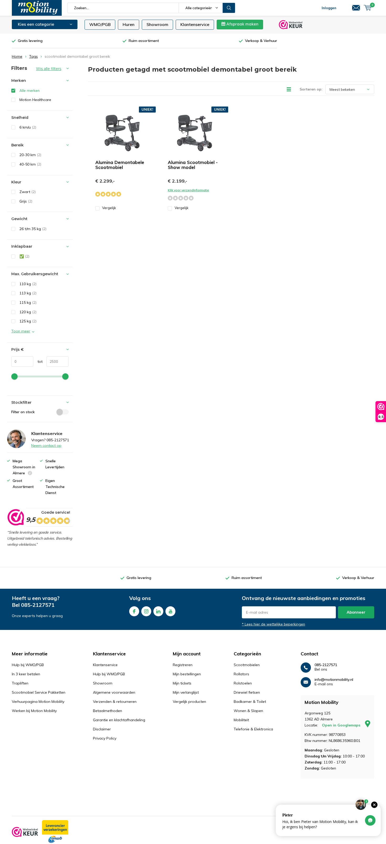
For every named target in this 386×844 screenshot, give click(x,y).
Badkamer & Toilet (250, 701)
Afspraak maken (241, 24)
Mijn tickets (182, 683)
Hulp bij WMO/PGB (28, 664)
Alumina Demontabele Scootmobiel (119, 165)
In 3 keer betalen (26, 674)
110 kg (27, 284)
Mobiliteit (241, 720)
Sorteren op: (311, 89)
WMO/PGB (100, 24)
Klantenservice (194, 24)
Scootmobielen (247, 664)
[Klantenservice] (356, 8)
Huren (128, 24)
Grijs (25, 201)
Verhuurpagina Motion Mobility (38, 701)
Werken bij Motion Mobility (34, 710)
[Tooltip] (30, 474)
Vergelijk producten (189, 701)
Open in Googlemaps (341, 725)
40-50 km (30, 164)
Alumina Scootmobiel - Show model (193, 165)
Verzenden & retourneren (115, 701)
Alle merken (29, 90)
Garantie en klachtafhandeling (119, 720)
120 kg (27, 312)
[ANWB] (55, 832)
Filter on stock (23, 412)
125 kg (27, 321)
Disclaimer (102, 729)
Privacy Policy (104, 738)
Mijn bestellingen (187, 674)
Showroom (157, 24)
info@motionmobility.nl (334, 679)
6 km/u (27, 127)
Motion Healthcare (35, 99)
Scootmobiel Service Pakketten (38, 692)
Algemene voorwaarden (114, 692)
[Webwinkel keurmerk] (25, 832)
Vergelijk (109, 208)
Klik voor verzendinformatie (188, 190)
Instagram (146, 611)
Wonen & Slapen (248, 710)
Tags (33, 56)
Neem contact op (46, 445)
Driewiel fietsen (247, 692)
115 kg (27, 302)
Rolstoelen (243, 683)
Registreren (182, 664)
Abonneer (356, 612)
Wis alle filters (48, 68)
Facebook (134, 611)
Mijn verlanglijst (186, 692)
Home (17, 56)
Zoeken (229, 8)
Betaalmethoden (107, 710)
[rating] (15, 517)
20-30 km (30, 154)
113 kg (27, 293)
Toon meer (20, 331)
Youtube (170, 611)
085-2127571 (38, 605)
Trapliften (20, 683)
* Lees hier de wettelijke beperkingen (273, 624)
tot (38, 361)
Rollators (241, 674)
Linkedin (158, 611)
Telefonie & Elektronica (253, 729)
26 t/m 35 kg (32, 228)
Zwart (27, 191)
